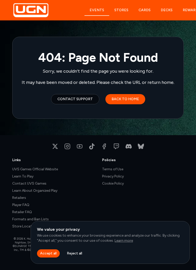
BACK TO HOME (125, 99)
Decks (167, 10)
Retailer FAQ (22, 212)
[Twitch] (116, 146)
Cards (145, 10)
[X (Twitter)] (55, 146)
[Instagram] (67, 146)
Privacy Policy (113, 176)
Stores (121, 10)
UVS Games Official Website (35, 169)
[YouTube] (80, 146)
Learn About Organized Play (34, 190)
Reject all (74, 253)
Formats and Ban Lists (30, 219)
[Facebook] (104, 146)
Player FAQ (20, 205)
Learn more (124, 240)
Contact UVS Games (29, 183)
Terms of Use (112, 169)
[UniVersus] (48, 10)
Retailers (19, 198)
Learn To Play (22, 176)
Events (97, 10)
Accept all (48, 253)
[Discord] (129, 146)
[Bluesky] (141, 146)
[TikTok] (92, 146)
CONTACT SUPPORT (75, 99)
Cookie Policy (113, 183)
